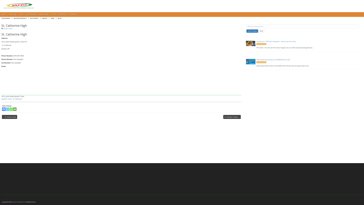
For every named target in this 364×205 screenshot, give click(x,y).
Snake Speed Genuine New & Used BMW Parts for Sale (273, 59)
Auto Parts (34, 18)
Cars (22, 14)
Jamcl (10, 28)
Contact (73, 14)
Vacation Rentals (20, 18)
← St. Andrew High (9, 117)
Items (54, 14)
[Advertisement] (58, 82)
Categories (5, 18)
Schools (5, 28)
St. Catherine (17, 99)
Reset (261, 31)
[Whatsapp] (11, 109)
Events (44, 18)
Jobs (52, 18)
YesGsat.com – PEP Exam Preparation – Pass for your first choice (276, 41)
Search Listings (252, 31)
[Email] (14, 109)
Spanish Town (6, 99)
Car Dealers (31, 14)
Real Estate (44, 14)
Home (3, 14)
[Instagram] (7, 109)
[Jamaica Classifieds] (18, 4)
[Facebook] (3, 109)
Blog (60, 18)
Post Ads (13, 14)
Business (63, 14)
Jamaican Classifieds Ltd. (18, 202)
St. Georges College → (232, 117)
